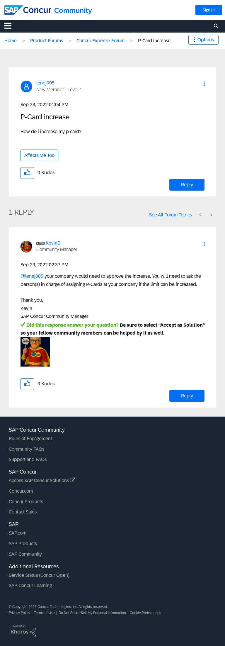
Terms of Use (44, 613)
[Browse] (10, 25)
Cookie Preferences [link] (145, 613)
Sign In (209, 10)
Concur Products (26, 501)
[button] (204, 84)
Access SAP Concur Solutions (39, 480)
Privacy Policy (19, 613)
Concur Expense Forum (100, 40)
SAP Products (23, 543)
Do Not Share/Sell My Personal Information (92, 613)
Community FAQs (26, 449)
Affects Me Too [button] (39, 155)
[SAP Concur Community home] (27, 10)
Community (73, 10)
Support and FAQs (28, 459)
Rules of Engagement (30, 438)
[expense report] (211, 215)
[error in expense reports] (200, 215)
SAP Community (25, 554)
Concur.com (21, 491)
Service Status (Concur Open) (39, 575)
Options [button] (205, 39)
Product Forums (46, 40)
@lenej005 (32, 276)
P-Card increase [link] (154, 40)
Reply (187, 184)
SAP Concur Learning (30, 585)
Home (10, 40)
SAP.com (17, 532)
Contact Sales (23, 511)
